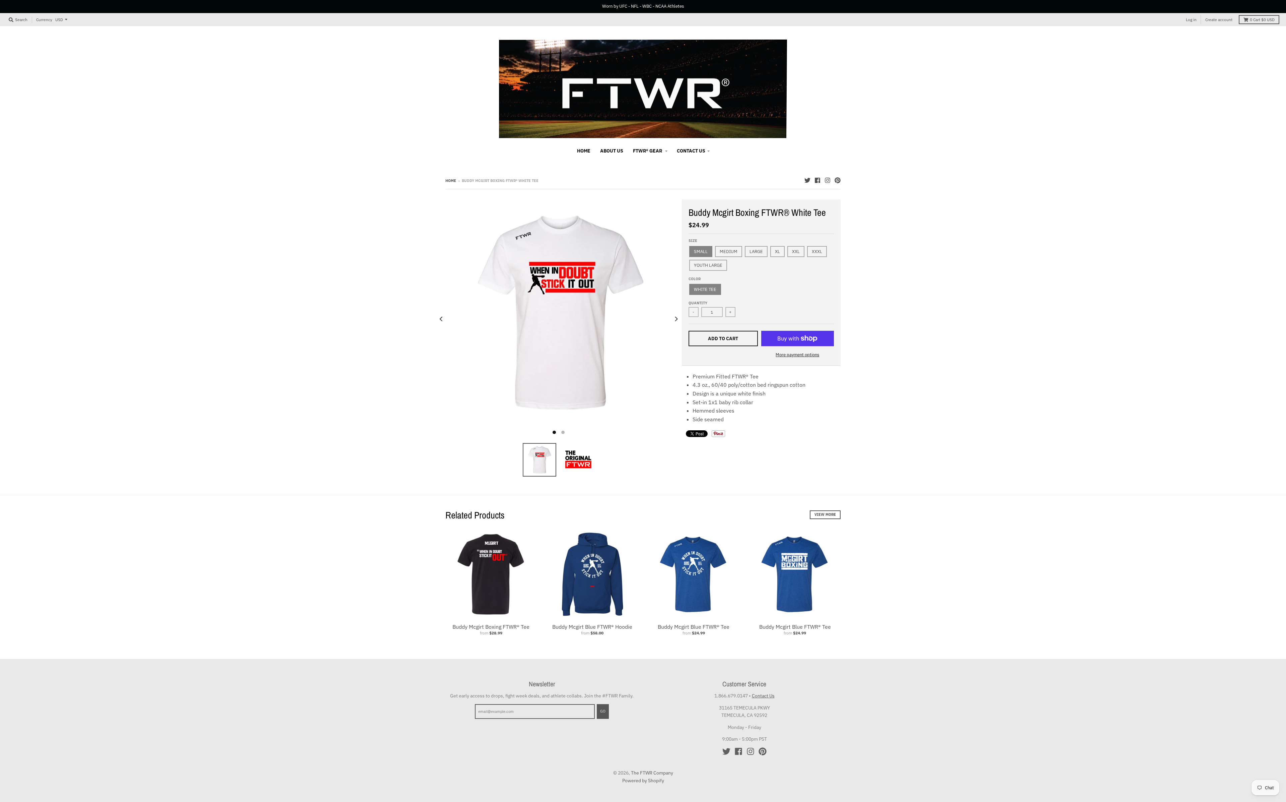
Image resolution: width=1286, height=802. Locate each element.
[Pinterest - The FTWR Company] (838, 180)
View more (825, 514)
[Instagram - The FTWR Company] (828, 180)
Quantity (698, 303)
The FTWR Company (652, 773)
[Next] (676, 318)
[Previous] (441, 318)
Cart (1262, 19)
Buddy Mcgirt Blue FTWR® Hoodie (592, 626)
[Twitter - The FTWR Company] (807, 180)
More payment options (797, 355)
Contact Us (763, 696)
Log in (1191, 19)
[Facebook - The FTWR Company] (817, 180)
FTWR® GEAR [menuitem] (648, 151)
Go (602, 711)
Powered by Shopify (643, 781)
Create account (1218, 19)
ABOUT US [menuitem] (611, 151)
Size (693, 240)
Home (450, 180)
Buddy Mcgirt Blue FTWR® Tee (693, 626)
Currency (44, 19)
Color (695, 278)
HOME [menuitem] (583, 151)
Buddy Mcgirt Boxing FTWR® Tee (490, 626)
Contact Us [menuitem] (691, 151)
